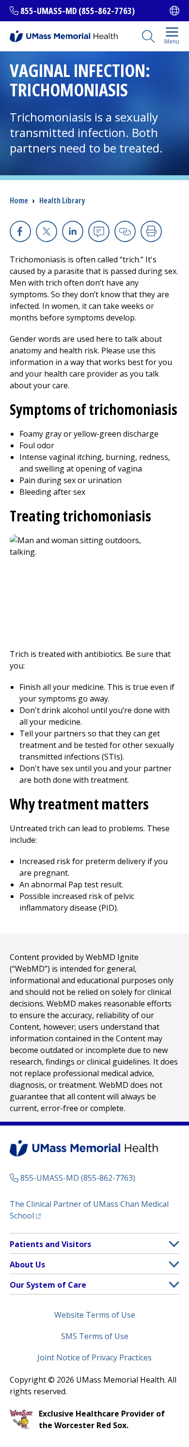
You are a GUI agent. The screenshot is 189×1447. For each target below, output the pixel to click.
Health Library (62, 200)
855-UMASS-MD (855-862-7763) (77, 10)
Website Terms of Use (94, 1315)
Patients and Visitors (50, 1244)
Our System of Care (48, 1284)
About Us (27, 1264)
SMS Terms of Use (94, 1336)
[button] (174, 1244)
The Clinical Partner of (89, 1210)
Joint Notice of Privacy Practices (94, 1357)
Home (19, 200)
